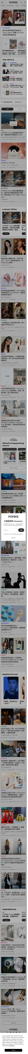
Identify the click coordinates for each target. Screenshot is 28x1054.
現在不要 (13, 537)
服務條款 (16, 534)
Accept (13, 1050)
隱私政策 (20, 534)
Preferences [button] (11, 1045)
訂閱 (21, 530)
